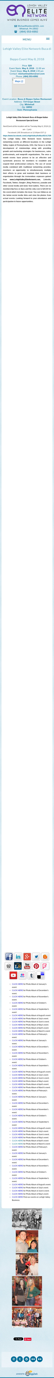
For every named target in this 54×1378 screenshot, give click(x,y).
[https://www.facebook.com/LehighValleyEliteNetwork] (9, 960)
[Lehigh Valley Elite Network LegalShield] (18, 969)
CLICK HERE (17, 1141)
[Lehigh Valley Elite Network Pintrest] (36, 969)
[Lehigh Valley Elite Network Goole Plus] (27, 960)
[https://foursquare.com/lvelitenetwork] (45, 969)
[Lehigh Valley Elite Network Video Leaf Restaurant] (13, 979)
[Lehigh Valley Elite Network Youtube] (27, 969)
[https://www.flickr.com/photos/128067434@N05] (22, 979)
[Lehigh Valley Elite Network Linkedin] (18, 960)
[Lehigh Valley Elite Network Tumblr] (31, 979)
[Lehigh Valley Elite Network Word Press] (8, 969)
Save (29, 1339)
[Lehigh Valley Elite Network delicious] (40, 979)
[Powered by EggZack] (27, 1375)
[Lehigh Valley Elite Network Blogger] (45, 960)
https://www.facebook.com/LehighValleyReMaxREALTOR (27, 136)
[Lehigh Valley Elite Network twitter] (36, 960)
